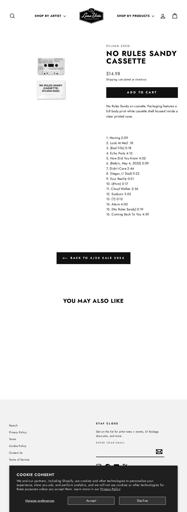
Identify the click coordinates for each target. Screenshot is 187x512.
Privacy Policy (110, 489)
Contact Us (16, 453)
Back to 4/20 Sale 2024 (97, 258)
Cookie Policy (17, 446)
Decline (142, 500)
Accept (91, 500)
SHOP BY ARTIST (48, 16)
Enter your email (110, 442)
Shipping (111, 79)
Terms (12, 439)
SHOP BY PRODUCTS (134, 16)
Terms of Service (19, 459)
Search (13, 425)
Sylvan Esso (118, 46)
